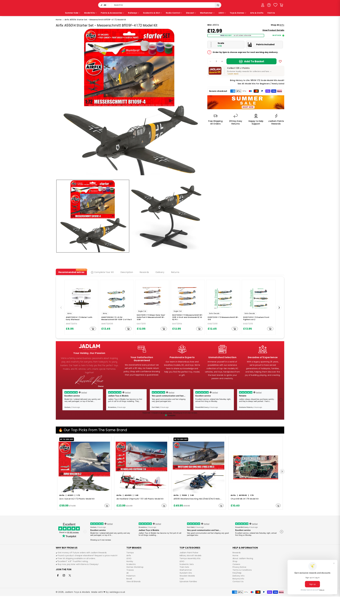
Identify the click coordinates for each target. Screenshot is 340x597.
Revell (129, 578)
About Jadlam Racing (243, 558)
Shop (235, 561)
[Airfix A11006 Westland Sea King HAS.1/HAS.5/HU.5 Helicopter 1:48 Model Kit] (198, 467)
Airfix (282, 25)
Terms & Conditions (242, 570)
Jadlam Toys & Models (77, 592)
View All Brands (133, 581)
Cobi (182, 578)
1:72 (78, 495)
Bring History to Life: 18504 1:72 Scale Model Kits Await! (257, 80)
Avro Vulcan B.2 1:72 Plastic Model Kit (77, 499)
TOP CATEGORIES (190, 547)
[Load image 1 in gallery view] (92, 216)
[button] (281, 5)
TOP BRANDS (133, 547)
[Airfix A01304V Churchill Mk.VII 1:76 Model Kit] (255, 467)
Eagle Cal (142, 311)
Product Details (273, 30)
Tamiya (130, 553)
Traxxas (130, 570)
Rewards (237, 553)
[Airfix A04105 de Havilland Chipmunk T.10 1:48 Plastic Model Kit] (141, 467)
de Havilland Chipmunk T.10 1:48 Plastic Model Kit (140, 499)
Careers (236, 564)
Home (58, 19)
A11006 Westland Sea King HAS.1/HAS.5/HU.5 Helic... (197, 499)
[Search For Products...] (218, 5)
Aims (69, 313)
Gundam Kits (186, 573)
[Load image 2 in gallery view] (166, 216)
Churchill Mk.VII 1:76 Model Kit (245, 499)
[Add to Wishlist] (280, 61)
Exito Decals (214, 313)
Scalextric (131, 564)
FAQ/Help (237, 573)
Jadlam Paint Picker (189, 553)
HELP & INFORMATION (245, 547)
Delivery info (239, 575)
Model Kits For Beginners (257, 83)
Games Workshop (134, 567)
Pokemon (130, 575)
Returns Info (238, 578)
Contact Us (238, 581)
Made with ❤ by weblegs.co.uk (108, 592)
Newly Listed (278, 83)
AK (127, 573)
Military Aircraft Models (190, 555)
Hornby (129, 561)
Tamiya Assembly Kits (190, 558)
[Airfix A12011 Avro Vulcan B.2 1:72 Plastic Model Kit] (84, 467)
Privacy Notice (239, 567)
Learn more (233, 74)
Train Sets (184, 567)
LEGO (128, 558)
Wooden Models (187, 575)
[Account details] (263, 5)
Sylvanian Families (188, 581)
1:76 (252, 495)
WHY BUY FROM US (66, 547)
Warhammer (186, 570)
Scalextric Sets (187, 564)
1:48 (136, 495)
